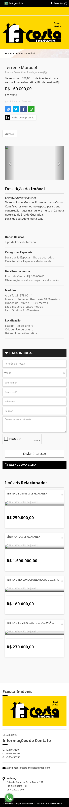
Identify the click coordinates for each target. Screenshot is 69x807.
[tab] (34, 353)
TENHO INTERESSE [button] (20, 353)
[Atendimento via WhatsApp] (9, 797)
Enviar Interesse (34, 454)
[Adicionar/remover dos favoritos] (62, 494)
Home (8, 53)
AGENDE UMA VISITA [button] (22, 465)
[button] (10, 163)
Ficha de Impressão (22, 117)
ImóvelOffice (27, 803)
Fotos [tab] (11, 133)
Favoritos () (60, 3)
